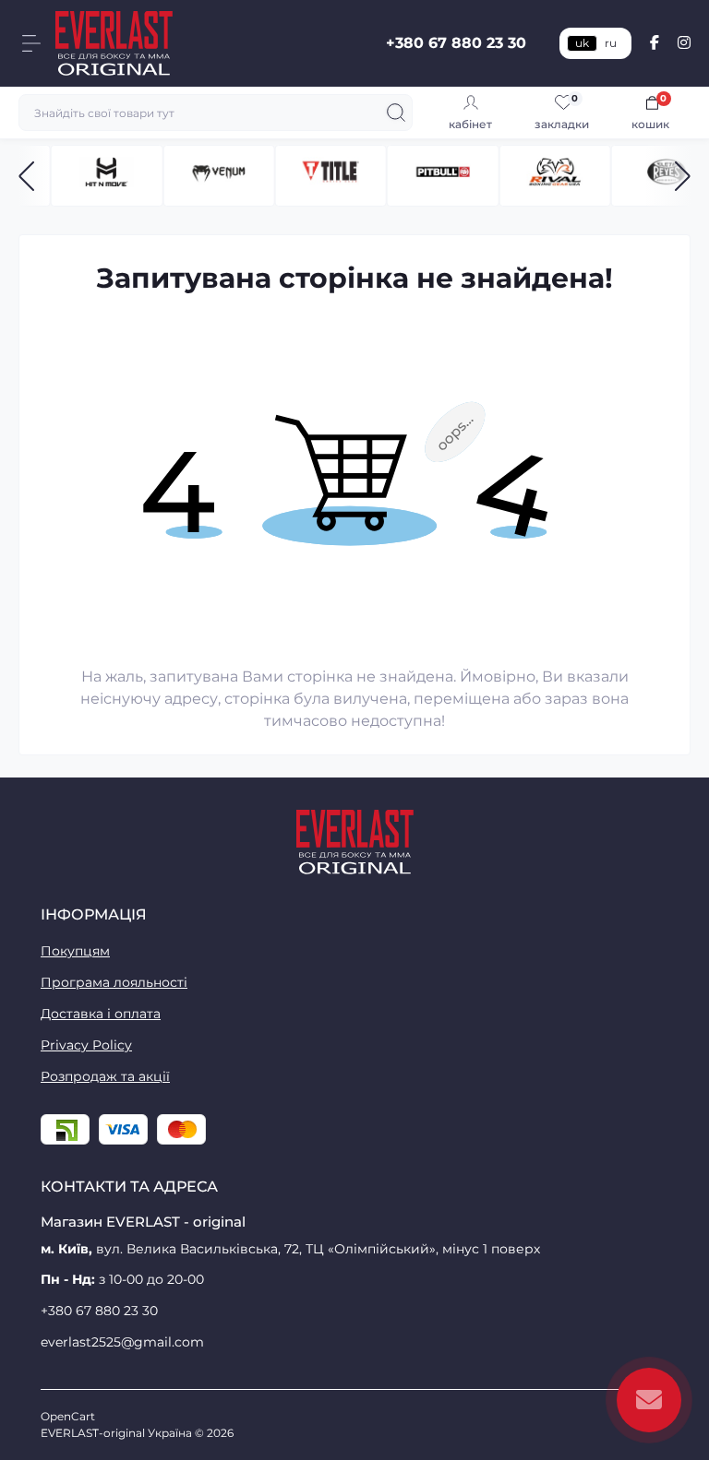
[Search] (396, 112)
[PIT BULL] (443, 176)
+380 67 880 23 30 (456, 43)
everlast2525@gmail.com (122, 1342)
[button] (26, 176)
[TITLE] (331, 176)
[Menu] (31, 43)
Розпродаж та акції (105, 1076)
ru (611, 43)
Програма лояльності (114, 982)
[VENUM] (218, 176)
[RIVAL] (554, 176)
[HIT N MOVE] (106, 176)
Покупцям (75, 951)
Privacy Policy (86, 1045)
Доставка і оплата (101, 1013)
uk (582, 43)
